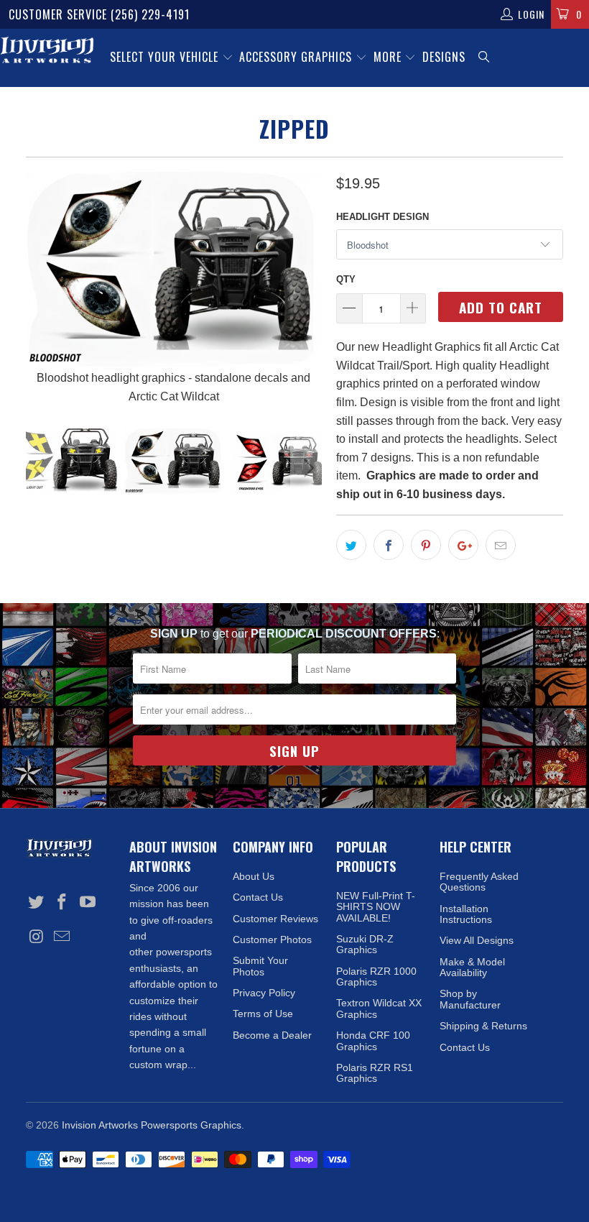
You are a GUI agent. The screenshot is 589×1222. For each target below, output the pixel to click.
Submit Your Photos (260, 966)
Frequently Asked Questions (479, 881)
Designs (443, 56)
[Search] (485, 58)
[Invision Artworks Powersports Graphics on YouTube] (87, 902)
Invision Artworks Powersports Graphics (151, 1125)
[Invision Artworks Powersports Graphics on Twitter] (36, 902)
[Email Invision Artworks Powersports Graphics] (62, 937)
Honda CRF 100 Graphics (373, 1040)
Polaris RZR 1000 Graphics (376, 976)
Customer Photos (272, 939)
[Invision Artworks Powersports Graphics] (47, 51)
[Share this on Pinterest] (426, 545)
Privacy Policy (264, 992)
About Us (253, 876)
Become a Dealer (272, 1035)
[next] (306, 289)
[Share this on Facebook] (389, 545)
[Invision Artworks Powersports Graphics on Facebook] (62, 902)
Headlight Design (382, 216)
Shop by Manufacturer (470, 999)
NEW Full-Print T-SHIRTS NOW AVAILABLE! (375, 907)
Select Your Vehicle (166, 56)
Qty (346, 279)
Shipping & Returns (483, 1026)
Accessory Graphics (297, 56)
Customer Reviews (275, 918)
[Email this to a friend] (501, 545)
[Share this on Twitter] (351, 545)
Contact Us (258, 897)
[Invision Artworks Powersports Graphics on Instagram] (36, 937)
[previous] (41, 289)
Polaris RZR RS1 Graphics (374, 1073)
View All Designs (477, 940)
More (389, 56)
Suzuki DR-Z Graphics (365, 944)
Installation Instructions (466, 914)
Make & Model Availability (472, 967)
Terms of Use (263, 1013)
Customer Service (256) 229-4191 (99, 14)
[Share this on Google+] (463, 545)
